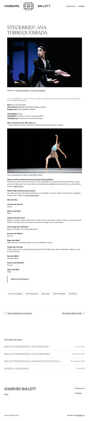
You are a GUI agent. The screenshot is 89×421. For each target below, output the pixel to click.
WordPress (81, 415)
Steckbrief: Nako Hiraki (72, 313)
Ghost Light (45, 294)
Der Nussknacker (32, 294)
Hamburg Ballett (20, 389)
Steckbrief (72, 294)
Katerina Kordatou (22, 90)
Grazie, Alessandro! (16, 368)
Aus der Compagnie (38, 90)
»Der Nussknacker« (32, 195)
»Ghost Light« (19, 186)
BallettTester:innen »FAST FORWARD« (27, 354)
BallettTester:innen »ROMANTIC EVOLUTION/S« (32, 361)
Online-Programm (59, 294)
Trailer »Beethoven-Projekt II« (19, 313)
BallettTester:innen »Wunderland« (26, 346)
